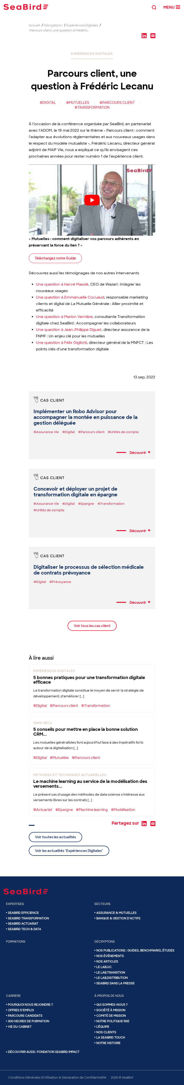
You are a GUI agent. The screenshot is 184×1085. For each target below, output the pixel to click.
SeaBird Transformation (28, 918)
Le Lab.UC (104, 967)
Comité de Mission (111, 1016)
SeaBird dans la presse (115, 983)
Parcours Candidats (25, 1016)
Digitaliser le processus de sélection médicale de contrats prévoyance (89, 570)
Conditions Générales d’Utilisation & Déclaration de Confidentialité (57, 1077)
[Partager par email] (152, 35)
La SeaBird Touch (110, 1037)
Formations (15, 942)
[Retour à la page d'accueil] (26, 7)
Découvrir (140, 453)
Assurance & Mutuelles (116, 913)
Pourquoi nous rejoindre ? (30, 1005)
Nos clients (106, 1032)
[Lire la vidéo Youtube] (92, 200)
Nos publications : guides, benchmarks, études (135, 950)
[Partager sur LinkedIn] (144, 35)
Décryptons (104, 942)
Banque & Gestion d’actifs (118, 918)
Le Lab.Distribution (112, 978)
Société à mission (110, 1010)
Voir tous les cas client (92, 626)
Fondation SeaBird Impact (58, 1052)
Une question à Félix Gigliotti (61, 342)
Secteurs (102, 904)
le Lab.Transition (110, 972)
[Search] (154, 7)
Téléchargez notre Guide (55, 258)
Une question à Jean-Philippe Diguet (69, 329)
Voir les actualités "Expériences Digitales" (69, 851)
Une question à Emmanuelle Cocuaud (70, 297)
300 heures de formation (28, 1021)
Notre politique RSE (112, 1021)
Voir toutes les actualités (55, 837)
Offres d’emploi (21, 1010)
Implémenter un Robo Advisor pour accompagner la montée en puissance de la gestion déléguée (86, 417)
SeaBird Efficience (23, 913)
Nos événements (110, 956)
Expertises (15, 904)
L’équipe (102, 1027)
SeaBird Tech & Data (24, 929)
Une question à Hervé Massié (62, 284)
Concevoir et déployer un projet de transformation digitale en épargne (75, 492)
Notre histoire (108, 1043)
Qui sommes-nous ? (112, 1005)
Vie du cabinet (20, 1027)
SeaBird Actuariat (23, 924)
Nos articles (107, 961)
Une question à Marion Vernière (64, 316)
